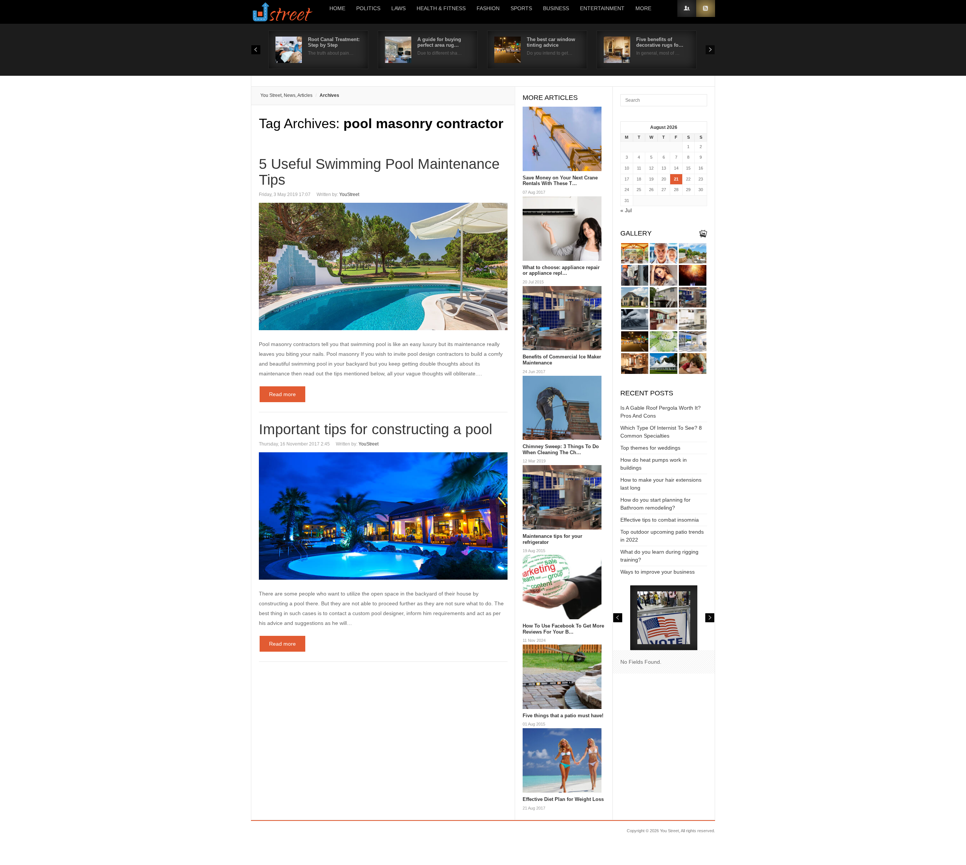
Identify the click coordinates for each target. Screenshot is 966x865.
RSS (705, 8)
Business (556, 8)
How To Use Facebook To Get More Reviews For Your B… (563, 629)
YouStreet (349, 194)
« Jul (626, 210)
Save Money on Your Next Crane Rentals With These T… (560, 181)
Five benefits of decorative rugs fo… (659, 42)
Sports (521, 8)
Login (686, 8)
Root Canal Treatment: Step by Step (334, 42)
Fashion (488, 8)
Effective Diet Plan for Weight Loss (563, 799)
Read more (282, 394)
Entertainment (602, 8)
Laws (398, 8)
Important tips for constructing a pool (375, 429)
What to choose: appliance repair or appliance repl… (561, 270)
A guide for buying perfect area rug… (439, 42)
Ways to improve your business (657, 572)
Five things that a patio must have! (563, 715)
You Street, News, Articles (286, 95)
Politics (368, 8)
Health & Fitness (441, 8)
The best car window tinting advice (551, 42)
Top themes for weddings (650, 448)
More (643, 8)
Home (337, 8)
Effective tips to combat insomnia (659, 520)
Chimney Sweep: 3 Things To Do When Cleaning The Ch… (561, 449)
